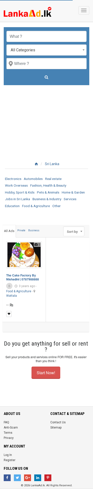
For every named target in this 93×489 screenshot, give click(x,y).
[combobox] (46, 50)
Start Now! (46, 372)
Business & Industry (46, 199)
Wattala (11, 295)
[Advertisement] (46, 122)
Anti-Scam (11, 427)
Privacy (9, 438)
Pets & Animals (48, 192)
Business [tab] (33, 230)
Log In (8, 455)
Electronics (13, 179)
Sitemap (56, 427)
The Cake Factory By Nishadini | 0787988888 (22, 277)
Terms (8, 432)
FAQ (6, 422)
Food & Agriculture (36, 206)
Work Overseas (16, 185)
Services (70, 199)
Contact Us (58, 422)
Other (56, 206)
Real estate (53, 179)
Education (12, 206)
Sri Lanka (52, 164)
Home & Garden (73, 192)
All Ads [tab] (9, 231)
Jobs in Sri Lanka (17, 199)
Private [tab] (21, 230)
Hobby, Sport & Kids (19, 192)
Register (9, 460)
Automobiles (33, 179)
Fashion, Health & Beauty (48, 185)
